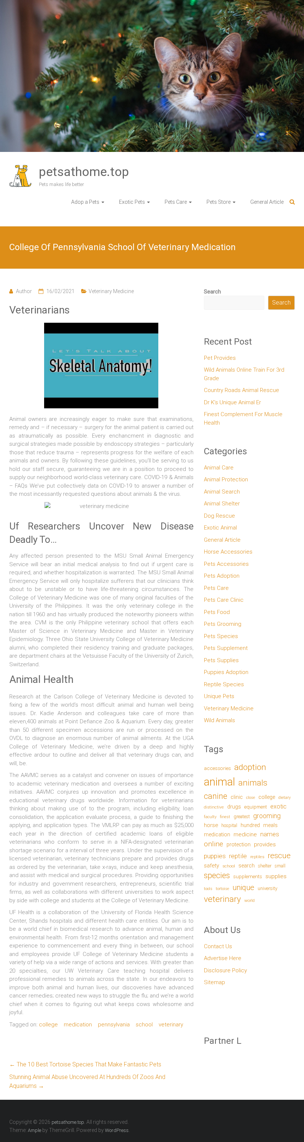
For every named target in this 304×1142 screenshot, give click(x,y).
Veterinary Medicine (111, 291)
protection (239, 844)
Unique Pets (219, 696)
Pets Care (176, 202)
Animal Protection (226, 479)
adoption (250, 767)
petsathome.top (84, 171)
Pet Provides (220, 358)
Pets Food (217, 612)
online (213, 844)
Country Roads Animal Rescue (241, 390)
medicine (245, 834)
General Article (267, 202)
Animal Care (219, 467)
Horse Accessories (228, 551)
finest (225, 816)
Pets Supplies (221, 660)
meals (270, 825)
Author (24, 291)
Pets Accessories (226, 564)
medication (78, 1024)
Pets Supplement (226, 648)
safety (211, 865)
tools (208, 888)
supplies (276, 876)
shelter (264, 866)
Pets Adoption (221, 575)
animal (219, 782)
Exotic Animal (220, 527)
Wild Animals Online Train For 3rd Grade (244, 374)
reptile (238, 856)
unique (243, 887)
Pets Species (221, 636)
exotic (278, 806)
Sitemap (214, 982)
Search (212, 291)
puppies (215, 856)
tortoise (222, 888)
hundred (250, 825)
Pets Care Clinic (224, 600)
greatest (242, 816)
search (246, 866)
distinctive (214, 807)
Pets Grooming (222, 624)
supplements (247, 876)
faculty (210, 816)
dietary (284, 797)
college (48, 1024)
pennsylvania (114, 1024)
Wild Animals (219, 720)
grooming (267, 816)
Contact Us (218, 946)
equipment (255, 807)
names (269, 834)
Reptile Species (224, 684)
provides (265, 844)
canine (215, 796)
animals (252, 782)
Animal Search (222, 491)
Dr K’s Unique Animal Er (232, 402)
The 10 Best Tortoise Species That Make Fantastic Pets (85, 1064)
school (144, 1024)
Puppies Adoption (226, 672)
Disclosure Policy (225, 970)
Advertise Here (222, 958)
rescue (279, 855)
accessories (217, 768)
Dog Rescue (219, 515)
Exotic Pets (132, 202)
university (267, 888)
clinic (237, 797)
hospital (229, 825)
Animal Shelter (222, 503)
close (250, 797)
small (280, 866)
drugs (234, 806)
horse (211, 825)
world (249, 900)
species (217, 875)
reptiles (257, 856)
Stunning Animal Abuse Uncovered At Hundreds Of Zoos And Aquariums (87, 1081)
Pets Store (218, 202)
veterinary (171, 1024)
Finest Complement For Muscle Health (243, 418)
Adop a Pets (85, 202)
